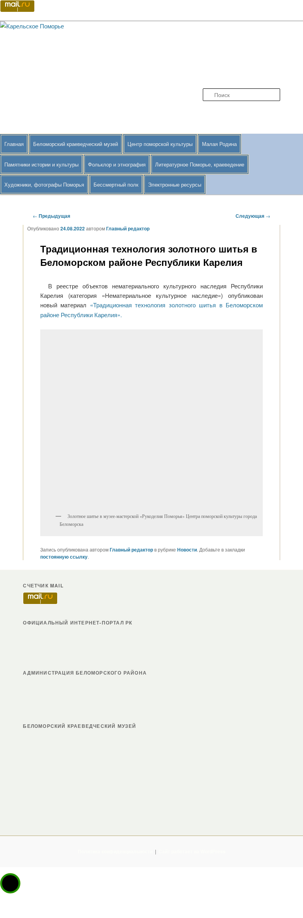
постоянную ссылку (64, 556)
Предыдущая (51, 215)
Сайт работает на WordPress (192, 851)
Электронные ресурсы (174, 184)
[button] (10, 883)
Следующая (253, 215)
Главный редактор (128, 228)
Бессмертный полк (116, 184)
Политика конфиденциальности (115, 851)
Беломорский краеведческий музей (75, 144)
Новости (187, 549)
